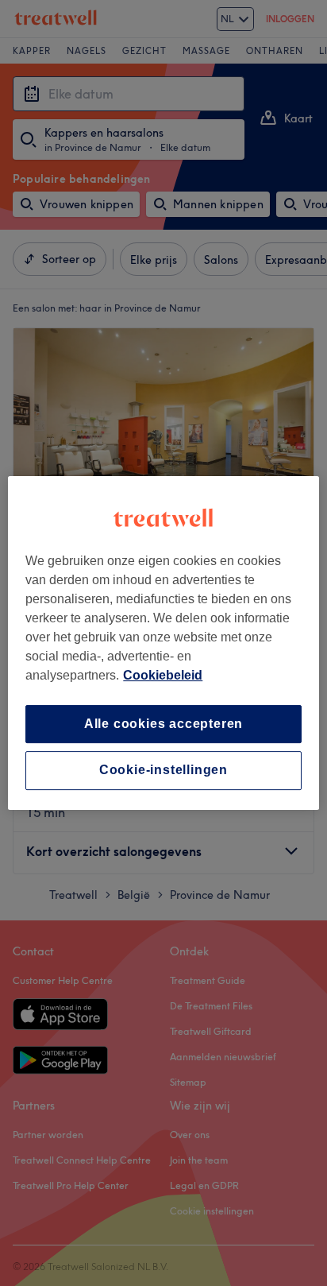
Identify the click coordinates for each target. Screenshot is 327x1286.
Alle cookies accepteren (163, 723)
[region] (163, 643)
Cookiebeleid (162, 675)
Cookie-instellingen (163, 770)
